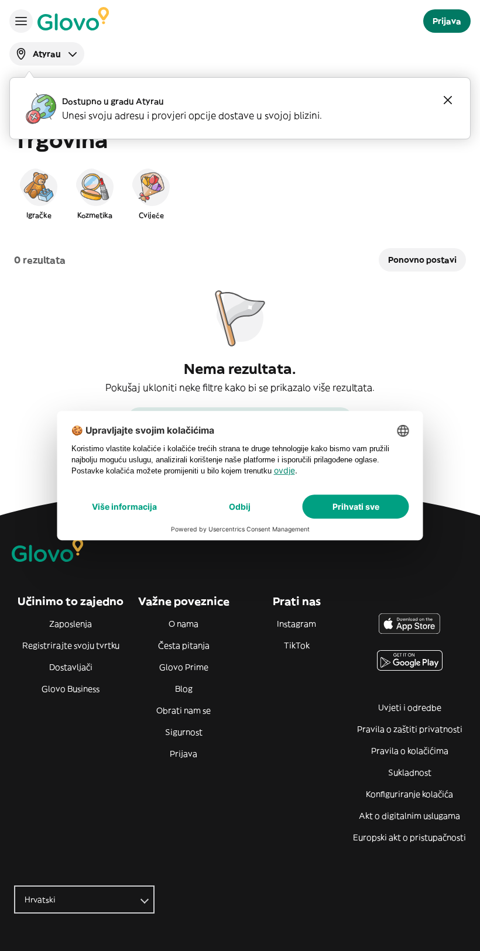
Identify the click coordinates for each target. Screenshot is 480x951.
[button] (38, 193)
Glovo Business (71, 689)
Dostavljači (70, 667)
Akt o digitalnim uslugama (409, 816)
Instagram (296, 624)
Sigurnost (184, 732)
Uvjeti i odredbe (409, 707)
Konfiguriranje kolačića (409, 794)
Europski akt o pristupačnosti (409, 837)
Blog (184, 689)
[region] (240, 193)
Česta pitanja (184, 645)
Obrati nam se (183, 710)
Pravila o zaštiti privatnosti (409, 729)
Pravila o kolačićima (409, 751)
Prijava (183, 754)
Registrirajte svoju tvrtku (70, 645)
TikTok (297, 645)
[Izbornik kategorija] (21, 21)
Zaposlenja (70, 624)
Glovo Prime (183, 667)
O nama (183, 624)
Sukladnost (409, 772)
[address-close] (448, 100)
